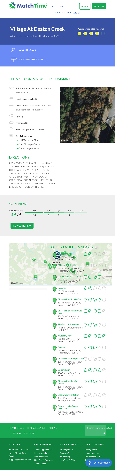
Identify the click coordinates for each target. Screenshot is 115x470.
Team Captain (16, 428)
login (84, 6)
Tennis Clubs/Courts (24, 433)
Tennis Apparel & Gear (44, 449)
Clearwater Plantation (68, 394)
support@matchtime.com (20, 459)
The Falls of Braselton (68, 324)
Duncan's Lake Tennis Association (68, 407)
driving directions (31, 59)
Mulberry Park (65, 335)
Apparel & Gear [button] (61, 12)
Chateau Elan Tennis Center (67, 382)
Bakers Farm (64, 369)
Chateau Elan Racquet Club (71, 358)
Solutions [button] (57, 6)
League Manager (36, 428)
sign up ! (99, 6)
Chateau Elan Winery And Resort (70, 311)
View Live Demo (41, 456)
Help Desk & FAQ (67, 460)
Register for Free (41, 453)
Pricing (53, 428)
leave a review (22, 225)
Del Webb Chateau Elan (69, 276)
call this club (27, 49)
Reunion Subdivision (67, 265)
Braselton (62, 287)
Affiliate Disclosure (93, 456)
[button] (98, 463)
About (76, 13)
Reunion (61, 347)
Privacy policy (91, 449)
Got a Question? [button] (102, 463)
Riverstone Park (65, 253)
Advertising (65, 456)
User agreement (92, 453)
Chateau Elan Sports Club (70, 299)
